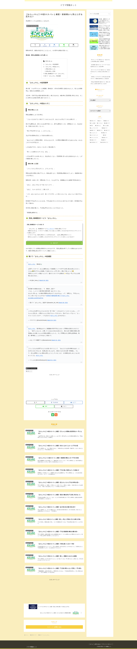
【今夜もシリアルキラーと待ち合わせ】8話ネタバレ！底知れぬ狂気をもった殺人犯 (100, 77)
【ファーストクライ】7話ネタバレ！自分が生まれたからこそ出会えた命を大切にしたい (100, 71)
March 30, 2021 (44, 280)
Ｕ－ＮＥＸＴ (50, 228)
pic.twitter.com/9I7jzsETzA (35, 298)
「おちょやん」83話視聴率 (52, 64)
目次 (46, 61)
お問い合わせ (97, 644)
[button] (73, 45)
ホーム (91, 644)
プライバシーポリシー (107, 644)
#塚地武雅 (54, 295)
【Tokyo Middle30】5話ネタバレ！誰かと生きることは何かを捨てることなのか (100, 82)
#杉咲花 (48, 295)
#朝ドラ (59, 295)
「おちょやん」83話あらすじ (52, 66)
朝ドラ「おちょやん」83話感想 (53, 76)
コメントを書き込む (54, 627)
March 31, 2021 (56, 340)
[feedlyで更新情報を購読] (52, 414)
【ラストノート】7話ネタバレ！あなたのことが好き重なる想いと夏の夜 (100, 60)
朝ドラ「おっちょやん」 (32, 368)
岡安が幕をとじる (50, 69)
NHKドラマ (29, 371)
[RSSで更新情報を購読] (56, 414)
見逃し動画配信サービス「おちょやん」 (55, 73)
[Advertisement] (54, 386)
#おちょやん (31, 264)
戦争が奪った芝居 (50, 71)
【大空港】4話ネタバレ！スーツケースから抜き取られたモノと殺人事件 (100, 65)
